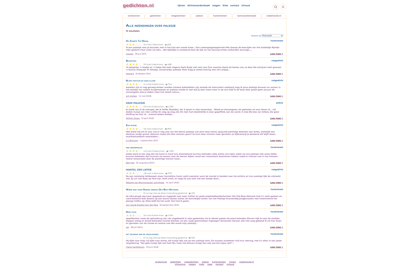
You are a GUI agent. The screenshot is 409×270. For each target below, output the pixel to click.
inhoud (245, 5)
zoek (209, 264)
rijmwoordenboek (246, 16)
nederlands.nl (273, 16)
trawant (130, 73)
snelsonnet (134, 16)
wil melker (131, 96)
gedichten (155, 16)
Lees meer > (276, 54)
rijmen (181, 5)
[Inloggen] (283, 7)
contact (234, 5)
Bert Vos (130, 163)
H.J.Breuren (132, 140)
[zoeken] (276, 7)
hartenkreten (220, 16)
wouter (129, 54)
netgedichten (178, 16)
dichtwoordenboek (198, 5)
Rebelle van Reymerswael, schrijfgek (145, 182)
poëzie (199, 16)
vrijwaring (180, 264)
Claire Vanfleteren (135, 247)
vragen (216, 5)
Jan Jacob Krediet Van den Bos (142, 205)
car (127, 227)
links (225, 5)
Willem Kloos (133, 118)
